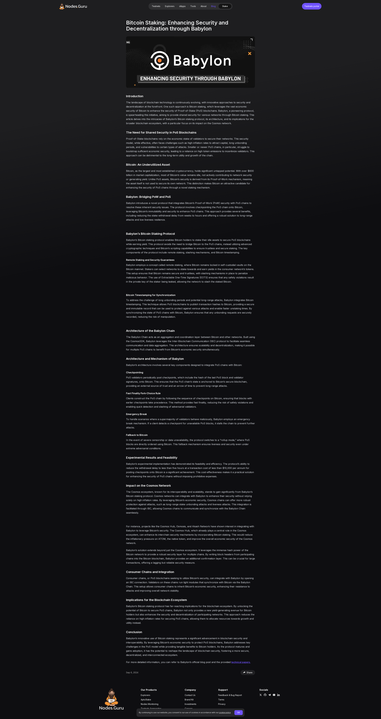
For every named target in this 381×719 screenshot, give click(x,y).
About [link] (203, 6)
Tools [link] (193, 6)
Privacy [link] (221, 704)
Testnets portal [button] (311, 6)
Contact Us (190, 695)
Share (249, 672)
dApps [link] (182, 6)
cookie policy (225, 712)
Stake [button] (225, 6)
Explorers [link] (169, 6)
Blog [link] (213, 6)
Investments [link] (190, 704)
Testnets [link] (156, 6)
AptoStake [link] (146, 699)
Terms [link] (221, 699)
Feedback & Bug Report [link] (230, 695)
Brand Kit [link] (189, 699)
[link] (73, 6)
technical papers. (240, 662)
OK (238, 712)
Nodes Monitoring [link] (149, 704)
